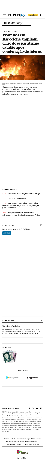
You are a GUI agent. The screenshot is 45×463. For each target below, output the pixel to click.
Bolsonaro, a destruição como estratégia (23, 194)
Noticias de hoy (34, 444)
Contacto (6, 438)
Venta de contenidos (16, 438)
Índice (27, 444)
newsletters (8, 225)
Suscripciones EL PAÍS (31, 441)
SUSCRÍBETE (33, 15)
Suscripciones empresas (13, 444)
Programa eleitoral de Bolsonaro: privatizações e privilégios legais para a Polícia (21, 214)
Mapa (22, 441)
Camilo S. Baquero (16, 83)
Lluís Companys (12, 23)
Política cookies (36, 438)
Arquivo (6, 347)
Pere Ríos (5, 83)
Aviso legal (26, 438)
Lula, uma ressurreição (16, 198)
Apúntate (6, 233)
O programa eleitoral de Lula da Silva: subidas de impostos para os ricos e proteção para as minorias (20, 205)
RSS (23, 444)
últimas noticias (9, 189)
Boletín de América (11, 326)
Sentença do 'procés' (9, 31)
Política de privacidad (13, 441)
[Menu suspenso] (4, 15)
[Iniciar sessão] (41, 15)
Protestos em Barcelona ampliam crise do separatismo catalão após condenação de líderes (22, 43)
